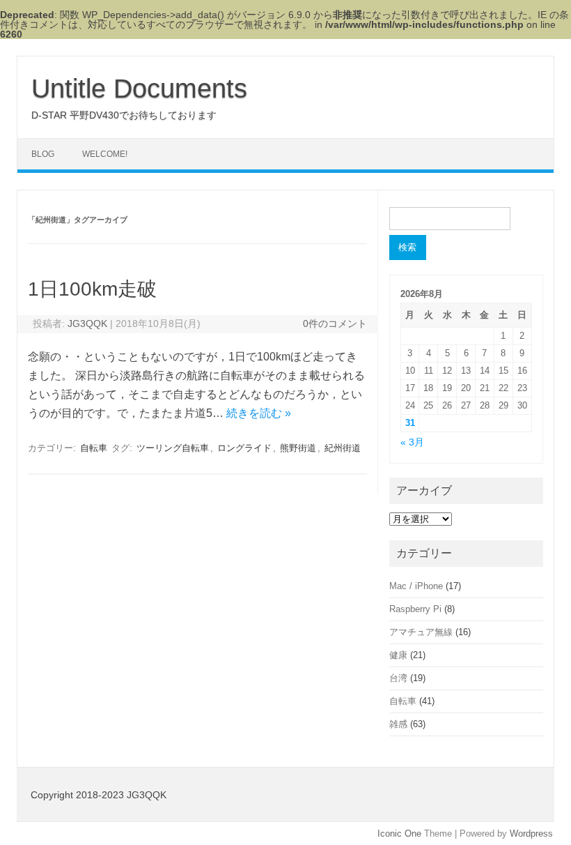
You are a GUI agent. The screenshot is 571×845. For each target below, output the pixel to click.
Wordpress (531, 833)
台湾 (398, 678)
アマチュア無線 (421, 632)
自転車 (93, 448)
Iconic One (399, 833)
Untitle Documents (139, 88)
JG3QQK (87, 323)
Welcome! (104, 154)
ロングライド (244, 448)
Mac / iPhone (416, 586)
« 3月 (412, 442)
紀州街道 (342, 448)
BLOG (42, 154)
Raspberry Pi (415, 609)
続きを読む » (258, 413)
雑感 (398, 724)
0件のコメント (335, 323)
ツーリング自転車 (172, 448)
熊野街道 (298, 448)
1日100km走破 (92, 289)
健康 (398, 655)
